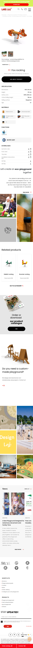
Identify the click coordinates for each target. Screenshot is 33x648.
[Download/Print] (28, 149)
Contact (21, 646)
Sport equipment (6, 604)
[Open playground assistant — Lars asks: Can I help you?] (29, 639)
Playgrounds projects (7, 583)
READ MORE (26, 192)
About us (4, 581)
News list (27, 489)
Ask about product (16, 79)
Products (5, 597)
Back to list (9, 70)
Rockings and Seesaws (23, 73)
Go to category (16, 286)
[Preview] (30, 149)
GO (16, 329)
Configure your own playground (10, 592)
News (3, 587)
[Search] (18, 9)
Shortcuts (6, 578)
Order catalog (6, 646)
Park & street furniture (7, 602)
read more (5, 64)
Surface (4, 606)
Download (16, 4)
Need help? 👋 (25, 635)
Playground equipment (8, 600)
